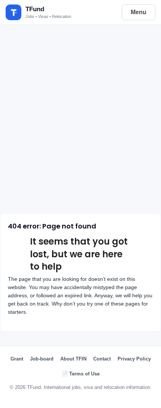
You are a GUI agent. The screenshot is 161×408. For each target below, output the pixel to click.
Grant (16, 359)
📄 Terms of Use (81, 374)
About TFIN (73, 359)
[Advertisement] (80, 116)
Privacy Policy (134, 359)
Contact (102, 359)
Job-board (42, 359)
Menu (138, 12)
